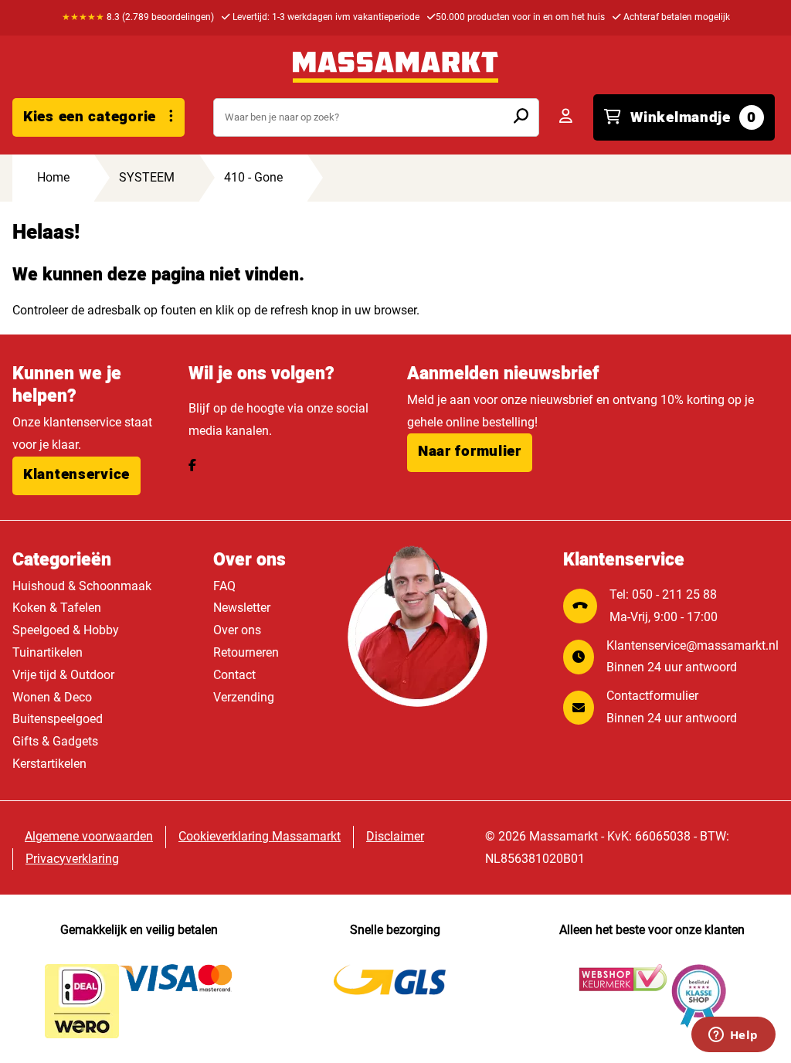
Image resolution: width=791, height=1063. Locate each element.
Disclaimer (395, 836)
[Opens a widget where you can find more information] (733, 1036)
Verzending (243, 697)
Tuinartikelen (47, 652)
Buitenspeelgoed (57, 718)
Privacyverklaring (72, 858)
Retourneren (246, 652)
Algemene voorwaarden (89, 836)
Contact (234, 674)
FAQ (224, 586)
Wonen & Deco (52, 697)
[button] (76, 476)
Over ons (237, 630)
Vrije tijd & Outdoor (63, 674)
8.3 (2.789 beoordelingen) (138, 17)
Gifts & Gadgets (55, 741)
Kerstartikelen (49, 763)
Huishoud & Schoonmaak (81, 586)
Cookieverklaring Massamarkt (259, 836)
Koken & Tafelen (56, 607)
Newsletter (241, 607)
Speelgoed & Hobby (65, 630)
